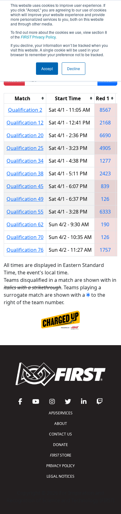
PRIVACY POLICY (60, 465)
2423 (105, 173)
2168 (105, 122)
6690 (105, 135)
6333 (105, 211)
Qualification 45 (25, 186)
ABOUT (60, 423)
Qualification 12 (25, 122)
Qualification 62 (25, 224)
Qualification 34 (25, 160)
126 (105, 199)
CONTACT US (60, 434)
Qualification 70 (25, 237)
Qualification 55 (25, 211)
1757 (105, 249)
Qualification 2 (25, 109)
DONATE (60, 444)
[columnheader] (25, 98)
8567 (105, 109)
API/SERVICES (61, 413)
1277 (105, 160)
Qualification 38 (25, 173)
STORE (60, 455)
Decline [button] (73, 68)
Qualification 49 (25, 199)
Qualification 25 (25, 148)
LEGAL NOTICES (60, 476)
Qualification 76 (25, 249)
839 (105, 186)
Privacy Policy (38, 36)
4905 (105, 148)
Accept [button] (47, 68)
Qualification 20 (25, 135)
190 (105, 224)
